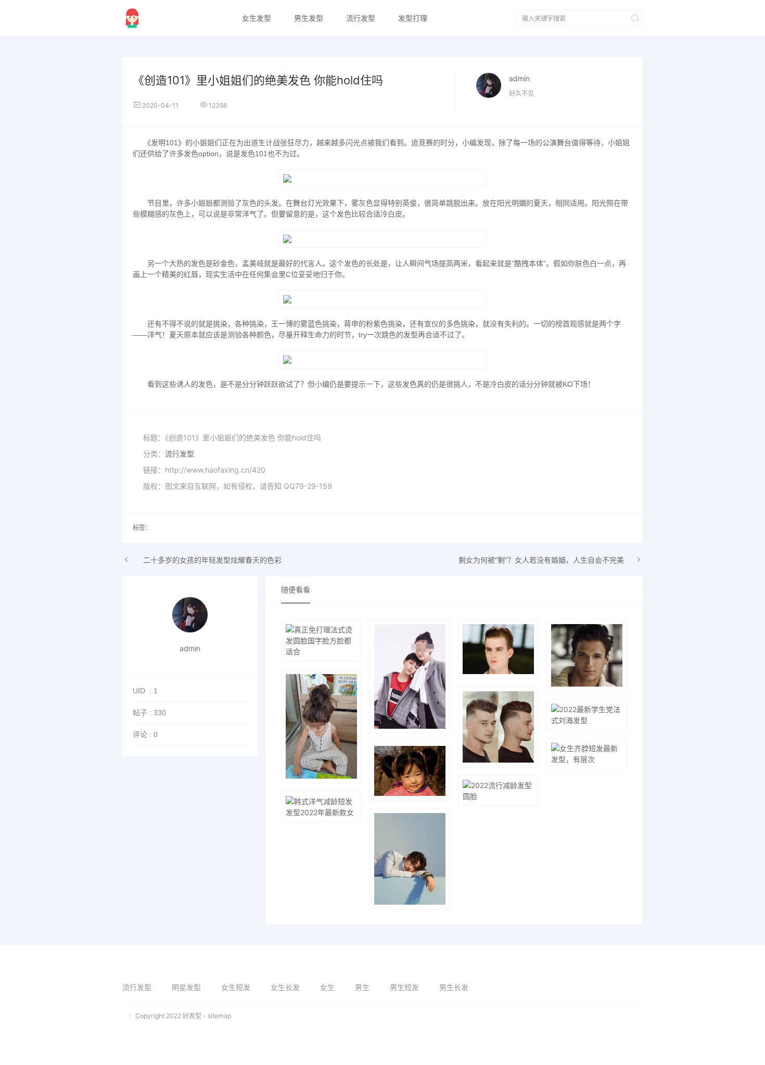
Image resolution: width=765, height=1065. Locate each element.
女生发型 (256, 18)
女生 (327, 987)
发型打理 (412, 18)
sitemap (219, 1016)
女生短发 (235, 987)
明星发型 (186, 987)
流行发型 (360, 18)
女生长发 (285, 987)
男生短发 (404, 987)
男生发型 (308, 18)
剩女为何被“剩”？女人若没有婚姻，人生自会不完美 (541, 559)
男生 (362, 987)
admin (519, 78)
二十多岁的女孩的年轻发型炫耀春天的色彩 (212, 559)
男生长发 (453, 987)
